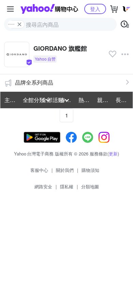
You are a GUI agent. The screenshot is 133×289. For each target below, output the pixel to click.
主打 (9, 100)
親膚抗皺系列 (104, 100)
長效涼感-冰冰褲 (123, 100)
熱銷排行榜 (85, 100)
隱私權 (66, 186)
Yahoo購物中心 (49, 9)
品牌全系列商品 (34, 82)
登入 (95, 8)
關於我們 (65, 170)
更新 (113, 153)
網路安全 (43, 186)
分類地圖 (90, 186)
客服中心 (39, 170)
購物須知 (90, 170)
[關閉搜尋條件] (19, 24)
